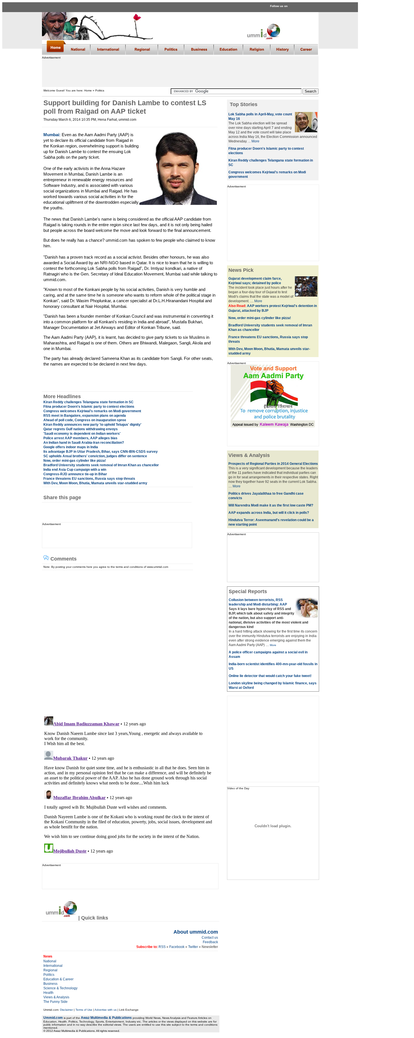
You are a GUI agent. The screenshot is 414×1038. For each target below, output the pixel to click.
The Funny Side (55, 1002)
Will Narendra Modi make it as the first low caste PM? (270, 505)
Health (48, 993)
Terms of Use (83, 1009)
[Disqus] (128, 640)
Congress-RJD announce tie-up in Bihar (75, 474)
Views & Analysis (56, 997)
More (255, 141)
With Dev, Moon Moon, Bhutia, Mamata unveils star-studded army (95, 483)
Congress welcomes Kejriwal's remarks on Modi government (92, 411)
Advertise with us (106, 1009)
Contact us (210, 938)
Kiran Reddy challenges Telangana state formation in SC (88, 402)
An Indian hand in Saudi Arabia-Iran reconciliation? (83, 443)
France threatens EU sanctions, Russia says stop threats (89, 479)
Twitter (193, 947)
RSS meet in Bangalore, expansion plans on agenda (84, 416)
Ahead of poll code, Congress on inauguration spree (84, 420)
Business (50, 984)
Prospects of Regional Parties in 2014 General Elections (273, 464)
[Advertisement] (179, 71)
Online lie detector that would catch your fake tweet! (270, 676)
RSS (162, 947)
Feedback (210, 942)
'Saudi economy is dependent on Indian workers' (82, 434)
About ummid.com (195, 932)
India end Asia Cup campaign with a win (74, 470)
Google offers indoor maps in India (70, 447)
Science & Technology (60, 988)
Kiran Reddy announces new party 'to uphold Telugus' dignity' (92, 425)
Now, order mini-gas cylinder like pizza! (74, 461)
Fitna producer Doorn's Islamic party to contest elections (88, 407)
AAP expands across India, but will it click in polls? (268, 513)
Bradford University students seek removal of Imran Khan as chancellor (101, 465)
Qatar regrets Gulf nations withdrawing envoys (80, 429)
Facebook (176, 947)
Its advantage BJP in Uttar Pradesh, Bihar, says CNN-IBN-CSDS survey (100, 452)
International (53, 966)
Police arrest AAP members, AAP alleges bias (80, 438)
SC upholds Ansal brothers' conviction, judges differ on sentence (95, 456)
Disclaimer (66, 1009)
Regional (50, 970)
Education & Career (58, 979)
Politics (48, 975)
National (49, 961)
